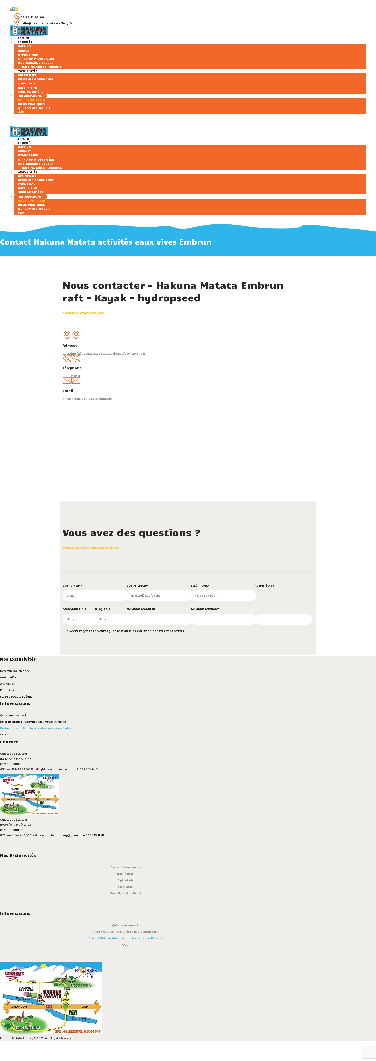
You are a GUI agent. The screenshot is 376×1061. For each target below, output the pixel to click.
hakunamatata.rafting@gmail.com (88, 399)
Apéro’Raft (7, 684)
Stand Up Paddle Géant (16, 696)
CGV (3, 734)
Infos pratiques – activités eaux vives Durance (33, 722)
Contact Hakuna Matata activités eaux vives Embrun (37, 728)
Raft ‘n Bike (8, 677)
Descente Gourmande (15, 671)
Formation (7, 690)
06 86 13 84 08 (89, 769)
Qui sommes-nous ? (13, 715)
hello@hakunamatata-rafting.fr (56, 769)
